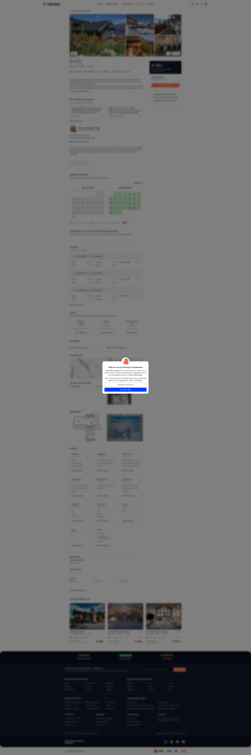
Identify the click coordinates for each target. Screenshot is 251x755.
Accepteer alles (125, 390)
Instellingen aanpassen (125, 385)
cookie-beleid (133, 375)
